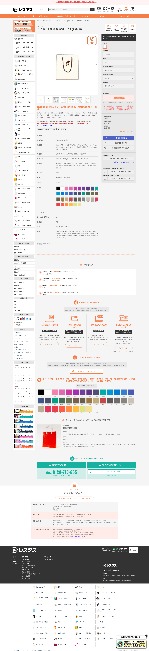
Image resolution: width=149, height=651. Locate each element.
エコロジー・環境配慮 (20, 263)
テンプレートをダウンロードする (121, 172)
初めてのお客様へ (64, 498)
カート (13, 559)
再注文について (105, 16)
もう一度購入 (15, 563)
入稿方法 (105, 82)
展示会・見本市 (18, 282)
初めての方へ (22, 16)
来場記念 (16, 285)
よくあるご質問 (124, 16)
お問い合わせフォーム (114, 471)
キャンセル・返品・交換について (22, 352)
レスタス (39, 20)
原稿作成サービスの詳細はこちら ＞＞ (123, 162)
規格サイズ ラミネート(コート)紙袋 (61, 20)
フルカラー (17, 310)
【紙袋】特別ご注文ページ (56, 292)
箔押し (16, 301)
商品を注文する (121, 138)
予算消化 (16, 260)
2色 (15, 307)
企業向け (16, 272)
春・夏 (64, 129)
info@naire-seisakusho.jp (78, 536)
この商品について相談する (121, 148)
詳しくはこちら (48, 344)
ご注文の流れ (43, 16)
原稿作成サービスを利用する (119, 158)
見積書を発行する (121, 143)
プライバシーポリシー (25, 650)
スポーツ (16, 266)
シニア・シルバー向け (20, 249)
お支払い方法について (20, 349)
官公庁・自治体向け (19, 275)
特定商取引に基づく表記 (44, 650)
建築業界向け (17, 269)
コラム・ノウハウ (18, 358)
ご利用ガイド (17, 332)
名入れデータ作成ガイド (20, 341)
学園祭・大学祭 (18, 291)
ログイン (13, 561)
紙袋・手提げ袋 (47, 20)
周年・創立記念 (18, 294)
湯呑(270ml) (54, 271)
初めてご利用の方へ (19, 335)
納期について (17, 347)
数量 (104, 58)
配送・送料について (19, 344)
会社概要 (34, 650)
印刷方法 (105, 50)
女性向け (16, 246)
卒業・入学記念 (18, 288)
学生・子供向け (18, 252)
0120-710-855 (107, 8)
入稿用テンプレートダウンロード (89, 371)
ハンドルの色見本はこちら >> (44, 125)
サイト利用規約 (15, 650)
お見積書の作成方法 (64, 16)
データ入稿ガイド (85, 16)
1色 (15, 304)
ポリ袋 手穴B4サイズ (55, 278)
